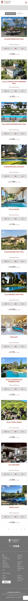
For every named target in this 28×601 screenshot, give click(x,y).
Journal (18, 569)
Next (24, 27)
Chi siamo (4, 575)
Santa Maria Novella (6, 558)
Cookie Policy (19, 577)
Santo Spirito (5, 556)
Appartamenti (19, 555)
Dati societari (19, 580)
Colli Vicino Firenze (6, 565)
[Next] (24, 529)
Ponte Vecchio (5, 563)
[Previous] (8, 529)
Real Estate (4, 577)
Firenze (3, 569)
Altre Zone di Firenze (6, 566)
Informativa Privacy (20, 578)
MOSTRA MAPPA (10, 13)
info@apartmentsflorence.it (10, 597)
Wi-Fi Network (19, 561)
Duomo (4, 560)
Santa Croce (5, 561)
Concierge (19, 558)
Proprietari (4, 578)
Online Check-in (20, 566)
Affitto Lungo (19, 556)
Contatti (18, 564)
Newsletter (19, 563)
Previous (3, 27)
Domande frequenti (20, 568)
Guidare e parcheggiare (6, 573)
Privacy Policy (19, 575)
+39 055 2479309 (19, 597)
